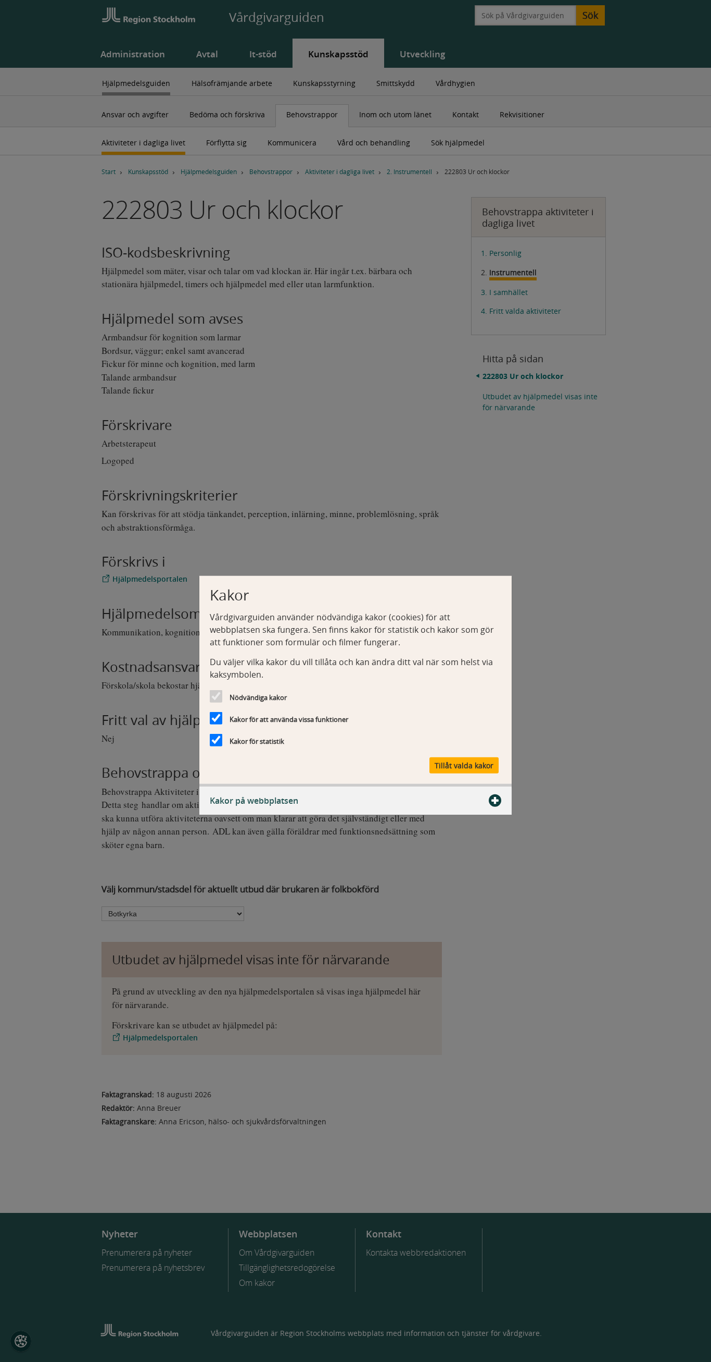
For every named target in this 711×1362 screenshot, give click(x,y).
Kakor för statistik (257, 740)
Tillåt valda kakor (464, 765)
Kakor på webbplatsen (254, 800)
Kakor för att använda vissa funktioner (289, 718)
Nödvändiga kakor (258, 697)
